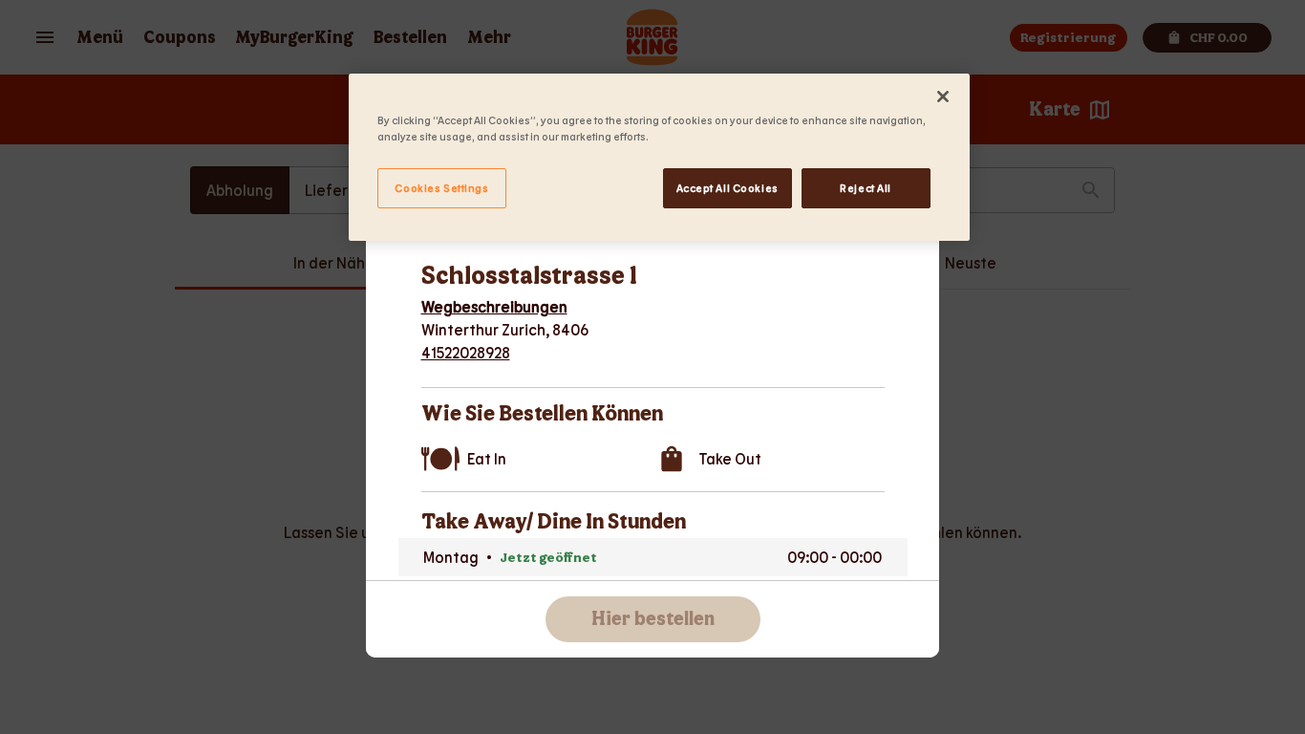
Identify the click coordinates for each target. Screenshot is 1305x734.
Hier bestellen (653, 619)
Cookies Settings (441, 188)
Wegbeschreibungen (494, 306)
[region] (659, 157)
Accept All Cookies (727, 188)
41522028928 (465, 352)
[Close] (943, 97)
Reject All (865, 188)
